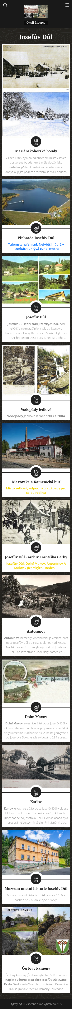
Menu (67, 5)
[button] (5, 5)
